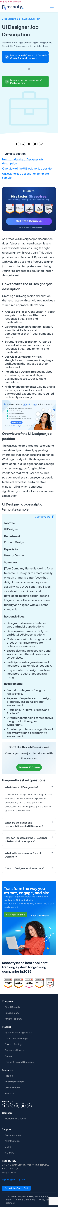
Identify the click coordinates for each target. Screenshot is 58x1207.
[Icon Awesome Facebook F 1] (4, 1105)
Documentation (13, 1135)
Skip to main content (10, 1)
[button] (44, 517)
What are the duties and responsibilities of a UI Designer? (24, 824)
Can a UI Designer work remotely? (25, 868)
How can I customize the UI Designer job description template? (26, 839)
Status (9, 1200)
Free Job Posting (13, 1044)
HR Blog (9, 1075)
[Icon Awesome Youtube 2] (23, 1105)
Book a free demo (40, 915)
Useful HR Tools (12, 1087)
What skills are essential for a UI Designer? (23, 854)
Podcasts (9, 1093)
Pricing (8, 1056)
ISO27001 (10, 1152)
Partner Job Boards (14, 1050)
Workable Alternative (15, 1118)
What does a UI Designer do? (21, 787)
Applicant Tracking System (18, 1032)
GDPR (8, 1146)
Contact (10, 1203)
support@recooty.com (13, 1179)
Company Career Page (16, 1038)
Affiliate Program (13, 1018)
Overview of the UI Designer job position (27, 168)
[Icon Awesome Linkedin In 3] (16, 1105)
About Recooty (12, 1006)
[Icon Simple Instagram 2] (29, 1105)
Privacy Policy (45, 1200)
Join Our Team (12, 1012)
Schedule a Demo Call (16, 1188)
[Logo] (10, 1105)
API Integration (12, 1140)
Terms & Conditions (25, 1200)
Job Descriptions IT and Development (22, 19)
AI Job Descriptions (14, 1081)
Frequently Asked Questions (19, 1061)
